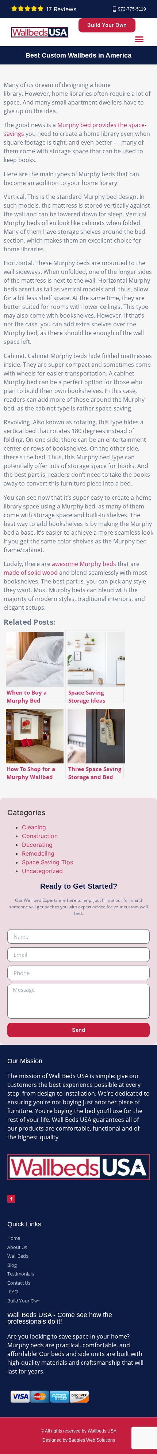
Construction (40, 836)
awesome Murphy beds (84, 564)
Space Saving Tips (47, 862)
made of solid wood (31, 573)
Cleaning (34, 827)
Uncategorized (42, 871)
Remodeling (38, 853)
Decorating (37, 844)
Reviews (61, 9)
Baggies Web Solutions (92, 1440)
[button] (139, 39)
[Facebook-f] (11, 1199)
